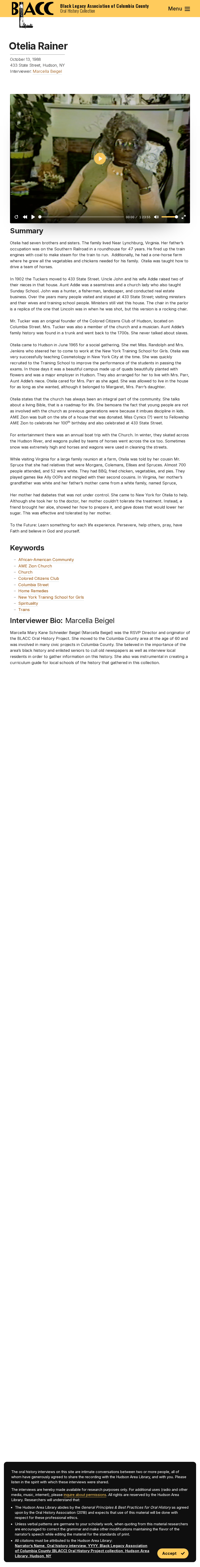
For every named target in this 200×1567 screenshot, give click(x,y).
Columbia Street (33, 584)
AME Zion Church (35, 565)
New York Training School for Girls (51, 597)
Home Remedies (33, 590)
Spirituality (28, 603)
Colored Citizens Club (38, 578)
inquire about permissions (85, 1494)
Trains (24, 609)
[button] (179, 8)
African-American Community (46, 559)
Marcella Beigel (47, 71)
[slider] (81, 217)
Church (25, 572)
